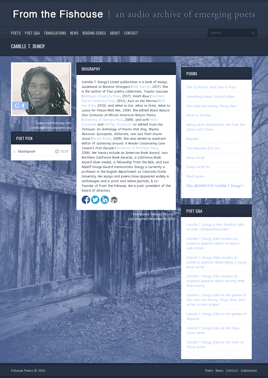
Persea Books (101, 139)
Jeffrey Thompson (118, 124)
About (115, 33)
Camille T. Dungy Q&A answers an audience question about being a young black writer (216, 262)
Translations (55, 33)
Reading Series (94, 33)
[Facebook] (23, 106)
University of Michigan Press (137, 148)
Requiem (192, 139)
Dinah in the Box (198, 115)
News (74, 33)
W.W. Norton (141, 87)
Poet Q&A (32, 33)
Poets (16, 33)
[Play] (57, 151)
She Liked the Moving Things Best (211, 106)
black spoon (195, 176)
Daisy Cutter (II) (198, 167)
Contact (131, 33)
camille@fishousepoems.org (50, 127)
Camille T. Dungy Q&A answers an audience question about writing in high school (212, 243)
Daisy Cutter (195, 158)
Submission (249, 370)
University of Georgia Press (103, 120)
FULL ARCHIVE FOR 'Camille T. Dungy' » (215, 186)
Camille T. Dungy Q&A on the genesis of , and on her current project (216, 299)
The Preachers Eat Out (203, 148)
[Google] (17, 106)
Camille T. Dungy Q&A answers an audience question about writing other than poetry (215, 281)
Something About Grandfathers (210, 97)
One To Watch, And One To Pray (211, 87)
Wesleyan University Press (101, 96)
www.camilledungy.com (54, 123)
